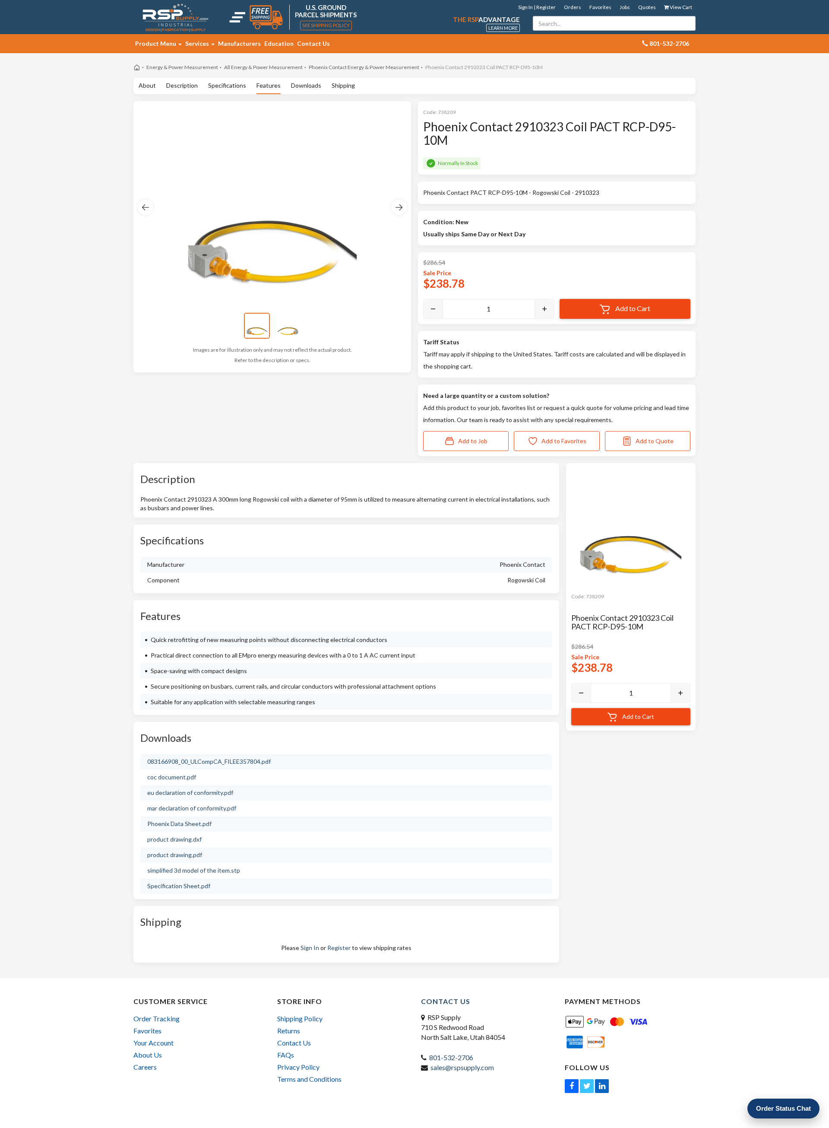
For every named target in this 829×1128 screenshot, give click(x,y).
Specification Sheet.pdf (178, 886)
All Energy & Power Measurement (263, 67)
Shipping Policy (300, 1018)
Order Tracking (156, 1018)
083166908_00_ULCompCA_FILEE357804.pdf (209, 761)
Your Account (153, 1043)
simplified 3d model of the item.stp (193, 870)
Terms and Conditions (309, 1079)
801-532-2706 (451, 1057)
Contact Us (313, 43)
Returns (288, 1030)
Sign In (310, 947)
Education (279, 43)
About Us (147, 1055)
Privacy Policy (298, 1067)
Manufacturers (239, 43)
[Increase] (544, 309)
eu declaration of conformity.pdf (190, 792)
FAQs (285, 1055)
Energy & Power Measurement (182, 67)
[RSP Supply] (175, 17)
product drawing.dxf (174, 839)
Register (339, 947)
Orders (572, 7)
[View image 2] (288, 326)
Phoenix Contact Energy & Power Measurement (364, 67)
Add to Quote (655, 441)
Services (197, 43)
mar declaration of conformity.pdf (191, 808)
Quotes (647, 7)
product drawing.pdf (174, 854)
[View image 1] (257, 326)
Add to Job (472, 441)
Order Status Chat (783, 1108)
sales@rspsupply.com (462, 1067)
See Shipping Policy (326, 25)
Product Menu (156, 43)
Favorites (600, 7)
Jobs (625, 7)
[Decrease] (433, 309)
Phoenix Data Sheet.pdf (179, 823)
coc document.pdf (171, 777)
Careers (145, 1067)
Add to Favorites (563, 441)
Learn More (503, 28)
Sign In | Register (537, 7)
